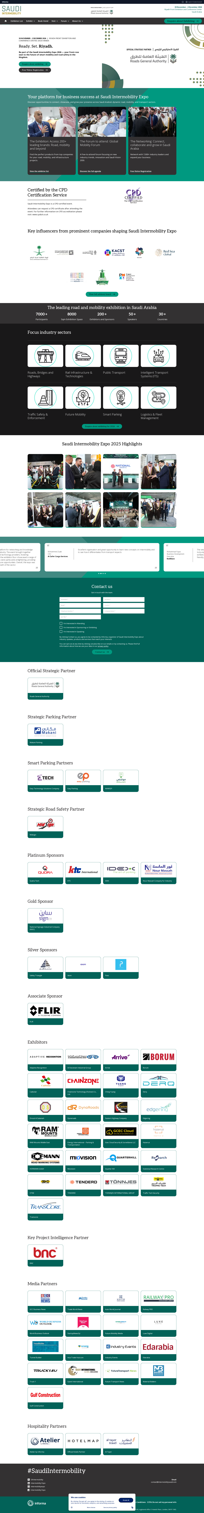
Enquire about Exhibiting (181, 21)
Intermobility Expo (38, 1483)
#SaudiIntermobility (57, 1471)
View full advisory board (100, 294)
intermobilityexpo (38, 1486)
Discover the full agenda (90, 171)
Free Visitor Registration (33, 70)
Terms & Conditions (137, 1502)
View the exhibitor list (39, 171)
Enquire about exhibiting (32, 64)
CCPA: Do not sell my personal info (161, 1502)
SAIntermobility (37, 1479)
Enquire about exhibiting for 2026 (100, 426)
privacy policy (103, 646)
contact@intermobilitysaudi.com (163, 1482)
